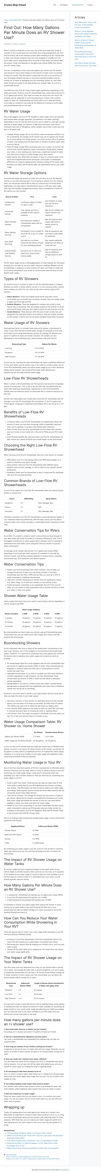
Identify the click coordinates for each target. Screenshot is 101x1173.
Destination (64, 5)
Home (6, 20)
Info (54, 5)
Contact (90, 5)
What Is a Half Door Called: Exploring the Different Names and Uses (27, 1156)
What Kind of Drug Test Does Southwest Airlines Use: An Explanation (33, 1148)
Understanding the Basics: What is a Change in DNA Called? (29, 1133)
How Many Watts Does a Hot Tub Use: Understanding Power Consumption (85, 24)
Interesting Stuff (77, 5)
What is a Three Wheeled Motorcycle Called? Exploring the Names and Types (86, 33)
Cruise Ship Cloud (15, 4)
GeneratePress (64, 1170)
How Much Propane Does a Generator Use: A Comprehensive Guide (32, 1141)
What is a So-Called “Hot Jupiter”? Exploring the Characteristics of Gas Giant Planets (33, 1159)
